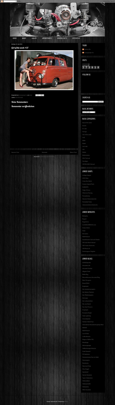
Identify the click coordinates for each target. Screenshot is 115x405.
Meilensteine (86, 155)
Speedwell (85, 372)
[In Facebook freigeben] (41, 95)
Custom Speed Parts (88, 184)
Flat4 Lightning (86, 316)
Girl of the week (19, 97)
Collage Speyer (86, 175)
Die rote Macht (86, 304)
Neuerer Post (15, 152)
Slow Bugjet (85, 369)
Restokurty (85, 363)
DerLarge (85, 298)
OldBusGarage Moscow (89, 348)
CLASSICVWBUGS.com (89, 225)
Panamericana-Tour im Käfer (90, 357)
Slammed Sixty (86, 366)
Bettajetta (85, 216)
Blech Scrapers (86, 280)
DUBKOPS (85, 187)
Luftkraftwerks (86, 336)
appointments (47, 38)
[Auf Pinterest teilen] (43, 95)
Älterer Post (73, 152)
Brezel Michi (85, 283)
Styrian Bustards (87, 375)
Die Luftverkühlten (87, 301)
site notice (76, 38)
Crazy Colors (86, 227)
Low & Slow (85, 333)
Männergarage (86, 345)
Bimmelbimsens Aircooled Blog (91, 277)
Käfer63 (84, 327)
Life (83, 149)
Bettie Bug (85, 274)
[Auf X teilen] (40, 95)
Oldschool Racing (87, 193)
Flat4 (83, 230)
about (24, 38)
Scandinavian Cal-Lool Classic (91, 239)
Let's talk (84, 146)
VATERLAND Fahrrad (88, 164)
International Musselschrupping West (92, 324)
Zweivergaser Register (88, 251)
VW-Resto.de (86, 248)
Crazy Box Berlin (87, 181)
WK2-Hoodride (86, 389)
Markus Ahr (87, 49)
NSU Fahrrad (86, 158)
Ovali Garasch (86, 351)
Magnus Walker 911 (88, 339)
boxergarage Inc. (89, 52)
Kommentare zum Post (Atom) (47, 156)
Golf (83, 137)
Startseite (44, 152)
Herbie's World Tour (88, 321)
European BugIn (87, 313)
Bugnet (84, 219)
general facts (62, 38)
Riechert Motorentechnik (89, 199)
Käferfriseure (86, 236)
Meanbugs (85, 342)
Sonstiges (85, 161)
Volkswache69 (86, 384)
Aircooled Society (87, 268)
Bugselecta (85, 222)
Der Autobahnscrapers (88, 289)
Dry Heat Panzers (87, 307)
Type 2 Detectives (87, 378)
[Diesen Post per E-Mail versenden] (36, 95)
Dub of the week (87, 122)
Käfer (83, 140)
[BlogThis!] (38, 95)
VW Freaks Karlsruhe (88, 245)
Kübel (84, 143)
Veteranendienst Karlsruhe (89, 205)
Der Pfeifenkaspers (87, 295)
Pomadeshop (86, 196)
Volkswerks (85, 387)
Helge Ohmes (86, 190)
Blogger (66, 401)
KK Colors (85, 233)
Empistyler (85, 310)
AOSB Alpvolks (86, 262)
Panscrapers (86, 360)
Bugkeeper (85, 286)
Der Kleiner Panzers (88, 292)
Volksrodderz (86, 381)
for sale (84, 128)
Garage (84, 131)
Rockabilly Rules (87, 202)
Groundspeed (86, 318)
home (15, 38)
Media (84, 152)
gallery (34, 38)
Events (84, 125)
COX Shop (85, 178)
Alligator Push (86, 271)
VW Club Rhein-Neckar (89, 242)
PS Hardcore (86, 354)
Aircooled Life (86, 265)
